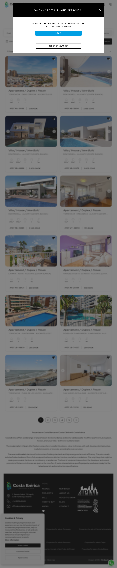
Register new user (58, 46)
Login (59, 33)
